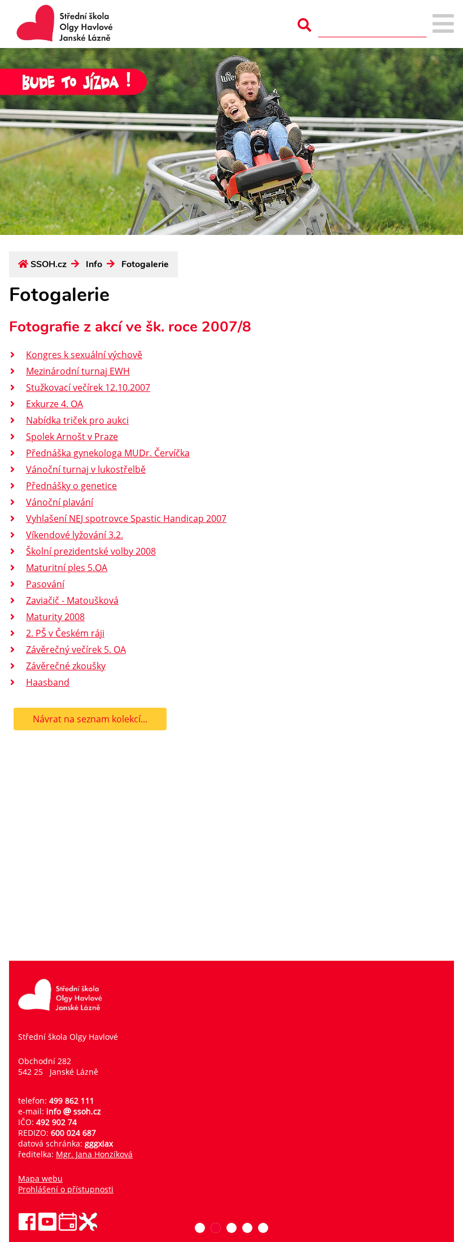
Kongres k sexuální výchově (84, 354)
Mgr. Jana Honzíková (94, 1154)
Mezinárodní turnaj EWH (78, 371)
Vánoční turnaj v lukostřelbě (86, 469)
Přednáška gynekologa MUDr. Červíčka (108, 453)
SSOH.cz (48, 264)
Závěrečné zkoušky (66, 666)
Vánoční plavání (59, 502)
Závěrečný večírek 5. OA (76, 649)
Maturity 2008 (55, 617)
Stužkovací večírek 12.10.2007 (88, 387)
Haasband (47, 682)
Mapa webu (40, 1178)
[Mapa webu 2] (443, 24)
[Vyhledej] (304, 25)
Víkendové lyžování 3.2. (74, 535)
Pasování (45, 584)
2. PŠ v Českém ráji (65, 633)
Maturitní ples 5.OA (66, 567)
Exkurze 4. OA (54, 404)
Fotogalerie (145, 264)
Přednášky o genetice (71, 486)
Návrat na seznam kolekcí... (90, 719)
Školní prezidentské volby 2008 (91, 551)
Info (94, 264)
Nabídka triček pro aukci (77, 420)
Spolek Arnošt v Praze (72, 436)
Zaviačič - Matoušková (72, 600)
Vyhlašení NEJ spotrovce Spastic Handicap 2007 (126, 518)
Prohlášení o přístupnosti (65, 1189)
